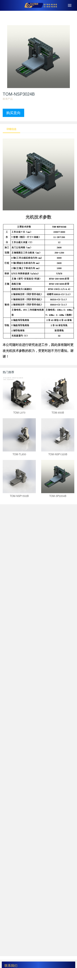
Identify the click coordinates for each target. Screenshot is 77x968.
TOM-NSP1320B (57, 454)
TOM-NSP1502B (19, 496)
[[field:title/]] (19, 393)
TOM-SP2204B (57, 496)
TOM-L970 (19, 412)
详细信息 (11, 129)
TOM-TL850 (19, 454)
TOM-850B (58, 412)
